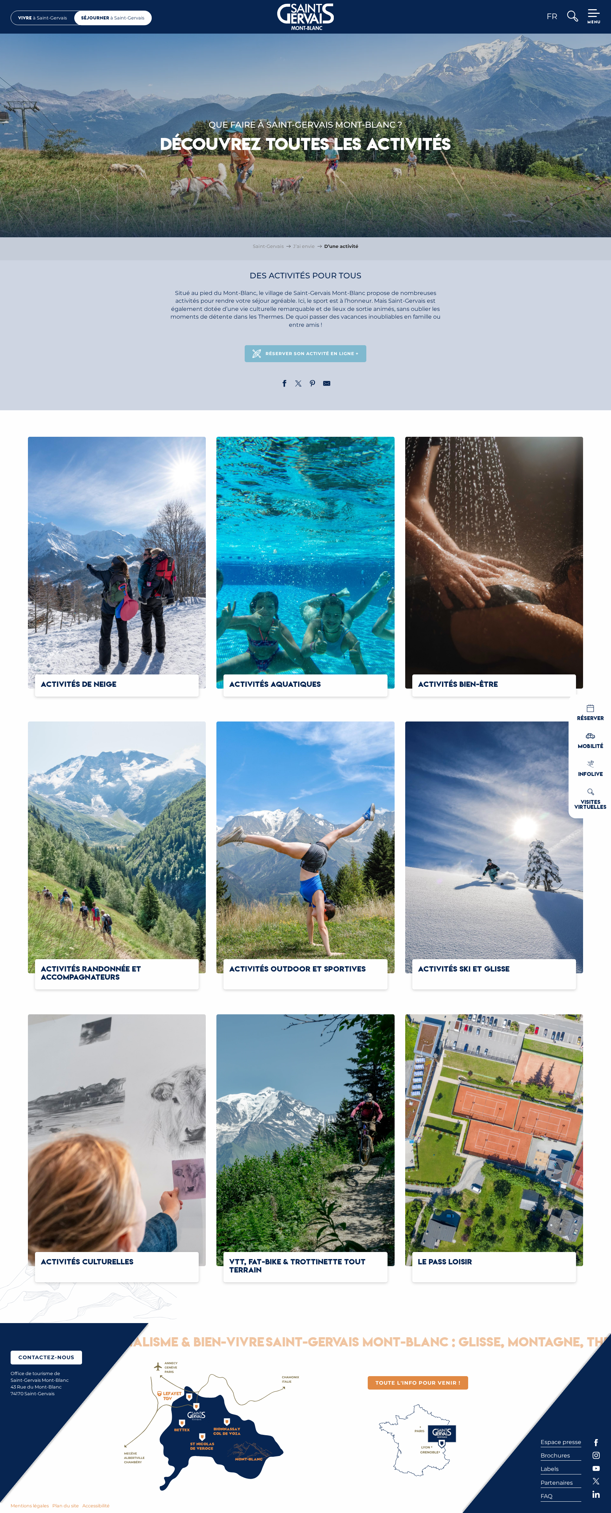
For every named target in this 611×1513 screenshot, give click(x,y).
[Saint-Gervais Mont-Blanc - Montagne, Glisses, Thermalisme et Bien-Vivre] (305, 17)
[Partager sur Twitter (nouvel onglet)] (298, 384)
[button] (572, 16)
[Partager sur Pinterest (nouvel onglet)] (312, 384)
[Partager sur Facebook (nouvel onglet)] (284, 384)
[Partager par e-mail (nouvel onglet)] (326, 384)
